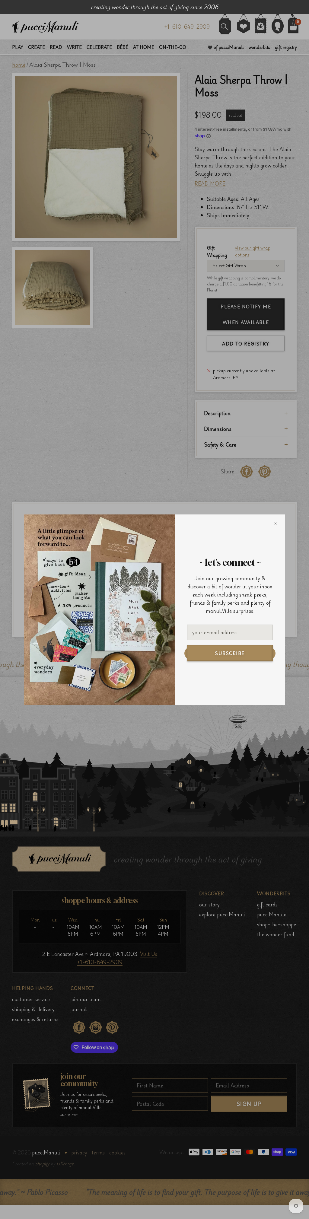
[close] (275, 524)
